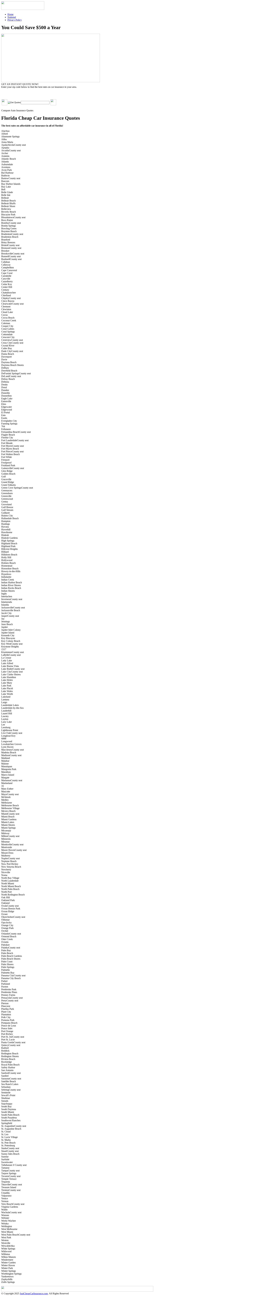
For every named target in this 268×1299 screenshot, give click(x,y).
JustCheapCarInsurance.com (34, 1293)
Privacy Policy (14, 20)
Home (10, 14)
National (11, 17)
